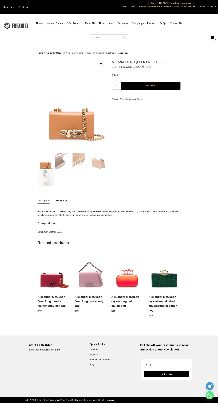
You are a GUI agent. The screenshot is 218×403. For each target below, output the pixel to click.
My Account (8, 7)
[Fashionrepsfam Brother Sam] (16, 25)
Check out (23, 7)
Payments (123, 23)
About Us (90, 23)
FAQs (163, 23)
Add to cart (150, 85)
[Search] (124, 37)
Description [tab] (44, 200)
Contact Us (176, 23)
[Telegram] (210, 386)
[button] (62, 23)
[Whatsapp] (210, 395)
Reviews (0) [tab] (61, 200)
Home (39, 23)
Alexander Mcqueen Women (59, 53)
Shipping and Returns (143, 23)
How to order (106, 23)
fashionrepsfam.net (181, 3)
